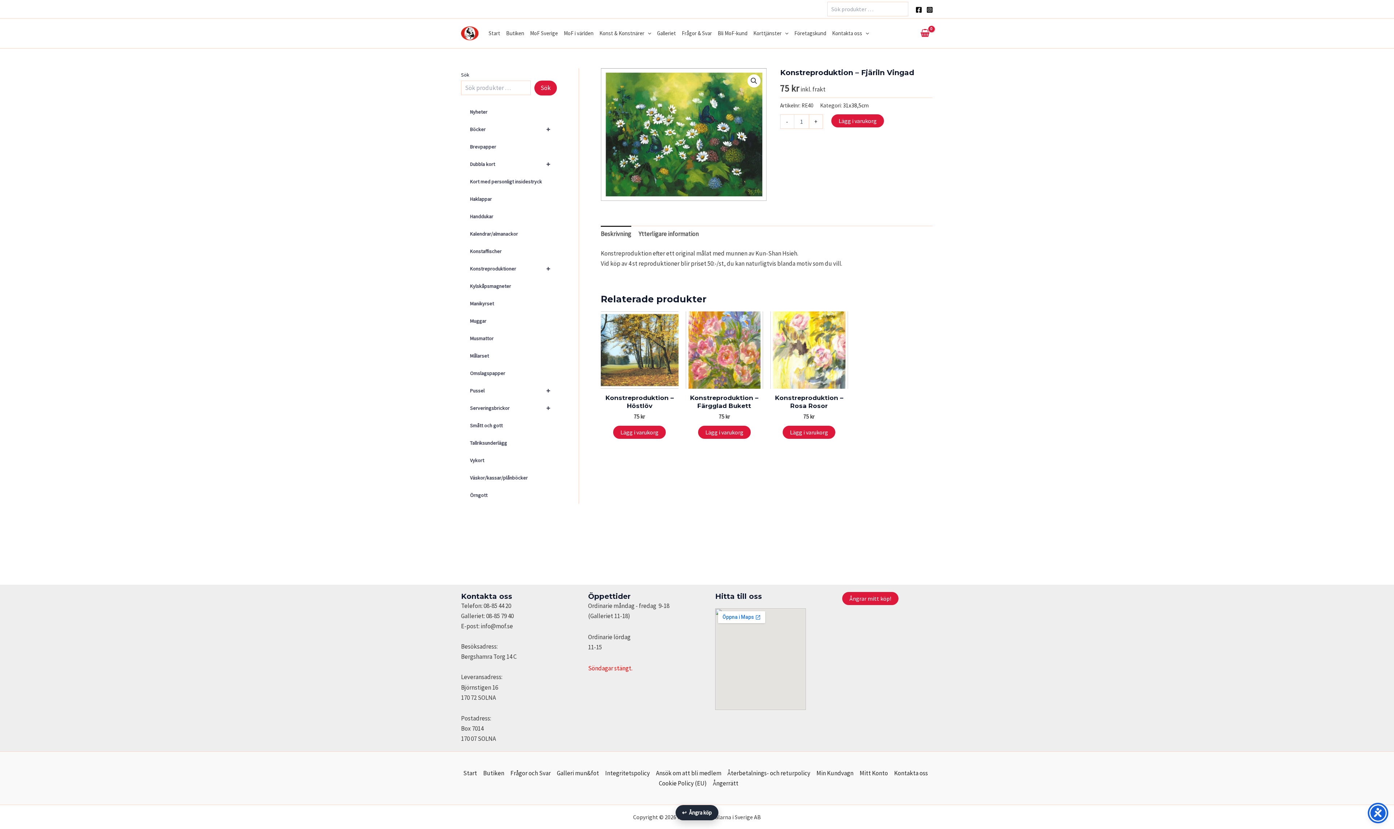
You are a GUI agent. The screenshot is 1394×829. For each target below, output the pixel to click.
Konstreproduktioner (510, 268)
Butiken (515, 33)
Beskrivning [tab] (616, 234)
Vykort (477, 460)
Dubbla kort (510, 163)
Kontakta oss (847, 33)
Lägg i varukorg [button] (639, 432)
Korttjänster (767, 33)
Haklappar (481, 199)
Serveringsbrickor (510, 407)
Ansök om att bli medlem (688, 773)
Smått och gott (486, 425)
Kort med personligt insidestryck (506, 181)
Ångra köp (697, 812)
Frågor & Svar (697, 33)
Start (494, 33)
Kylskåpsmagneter (490, 286)
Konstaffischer (486, 251)
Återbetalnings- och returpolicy (768, 773)
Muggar (478, 321)
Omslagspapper (487, 373)
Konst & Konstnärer (621, 33)
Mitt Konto (874, 773)
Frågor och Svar (530, 773)
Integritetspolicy (627, 773)
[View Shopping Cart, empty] (925, 33)
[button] (647, 33)
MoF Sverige (544, 33)
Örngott (479, 495)
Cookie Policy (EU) (683, 783)
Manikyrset (482, 303)
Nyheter (479, 112)
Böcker (510, 129)
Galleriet (666, 33)
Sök (465, 75)
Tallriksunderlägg (488, 443)
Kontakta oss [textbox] (486, 596)
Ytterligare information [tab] (669, 234)
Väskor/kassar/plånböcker (499, 477)
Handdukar (481, 216)
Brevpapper (483, 146)
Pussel (510, 390)
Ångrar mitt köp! (870, 598)
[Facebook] (919, 10)
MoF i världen (579, 33)
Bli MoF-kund (732, 33)
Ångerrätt (725, 783)
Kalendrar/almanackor (494, 233)
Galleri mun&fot (578, 773)
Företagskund (810, 33)
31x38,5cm (856, 105)
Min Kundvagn (834, 773)
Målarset (479, 355)
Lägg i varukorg (858, 120)
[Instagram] (929, 10)
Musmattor (482, 338)
